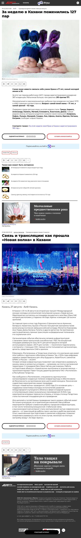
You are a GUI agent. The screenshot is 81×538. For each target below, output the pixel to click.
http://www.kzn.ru (12, 79)
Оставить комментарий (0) (63, 136)
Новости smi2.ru (9, 224)
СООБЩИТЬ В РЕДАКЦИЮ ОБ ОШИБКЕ (67, 492)
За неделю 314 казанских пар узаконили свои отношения (30, 181)
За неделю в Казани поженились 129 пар (24, 174)
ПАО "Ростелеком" (8, 296)
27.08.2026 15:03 (7, 232)
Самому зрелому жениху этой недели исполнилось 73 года (30, 194)
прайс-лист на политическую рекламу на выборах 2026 (35, 492)
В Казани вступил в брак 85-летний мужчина (25, 188)
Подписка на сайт (52, 487)
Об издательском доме (25, 484)
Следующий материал (41, 532)
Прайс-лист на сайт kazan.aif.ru (51, 489)
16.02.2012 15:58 (6, 8)
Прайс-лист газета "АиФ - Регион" (28, 489)
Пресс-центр (38, 484)
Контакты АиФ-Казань (67, 487)
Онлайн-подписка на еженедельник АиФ (31, 487)
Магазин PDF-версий (51, 484)
